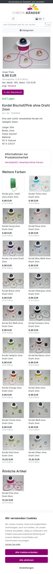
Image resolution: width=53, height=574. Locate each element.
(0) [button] (40, 18)
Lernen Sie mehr (13, 544)
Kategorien (27, 30)
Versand (12, 85)
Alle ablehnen (26, 560)
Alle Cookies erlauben (26, 552)
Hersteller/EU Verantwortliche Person (24, 162)
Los (48, 24)
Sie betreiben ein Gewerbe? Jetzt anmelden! (26, 2)
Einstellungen (26, 567)
